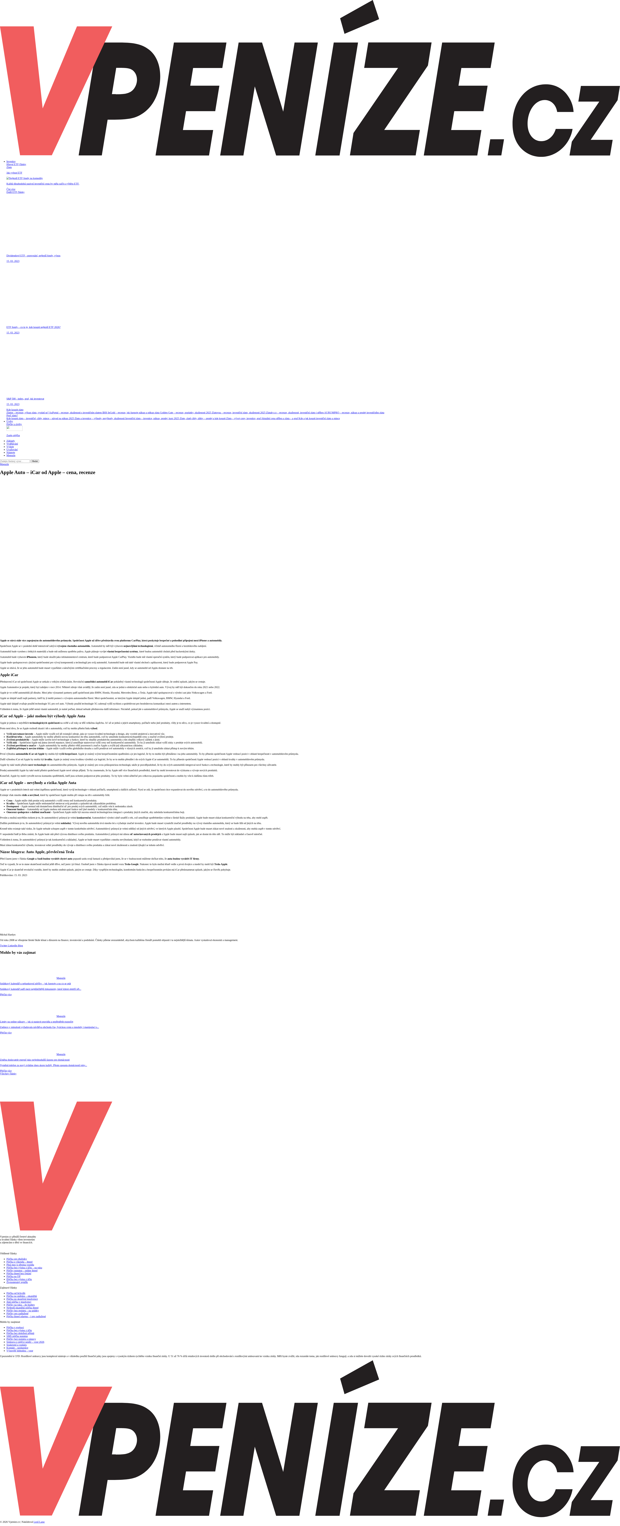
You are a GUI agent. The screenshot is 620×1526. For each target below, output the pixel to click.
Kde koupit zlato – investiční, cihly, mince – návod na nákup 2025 (40, 418)
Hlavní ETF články (16, 164)
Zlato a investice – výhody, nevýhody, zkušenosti (100, 418)
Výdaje (10, 446)
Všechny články (8, 1073)
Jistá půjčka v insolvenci (18, 1302)
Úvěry (9, 421)
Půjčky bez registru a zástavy (21, 1339)
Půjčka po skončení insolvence (22, 1299)
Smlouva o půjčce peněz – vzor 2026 (25, 1342)
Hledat (35, 461)
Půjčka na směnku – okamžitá (21, 1296)
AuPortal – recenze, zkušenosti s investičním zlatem (75, 412)
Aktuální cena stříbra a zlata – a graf (280, 418)
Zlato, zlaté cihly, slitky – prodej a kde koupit (203, 418)
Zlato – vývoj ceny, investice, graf (243, 418)
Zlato (9, 167)
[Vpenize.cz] (310, 156)
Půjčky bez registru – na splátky (22, 1310)
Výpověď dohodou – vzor (19, 1350)
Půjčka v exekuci (15, 1327)
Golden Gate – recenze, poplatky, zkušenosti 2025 (186, 412)
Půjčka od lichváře (15, 1293)
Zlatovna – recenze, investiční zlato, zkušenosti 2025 (239, 412)
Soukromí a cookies (16, 1344)
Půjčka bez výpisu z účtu (19, 1279)
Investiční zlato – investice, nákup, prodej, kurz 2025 (152, 418)
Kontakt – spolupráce (17, 1347)
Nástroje (10, 452)
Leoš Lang (39, 1522)
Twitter (3, 945)
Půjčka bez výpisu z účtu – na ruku (24, 1267)
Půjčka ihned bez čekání (18, 1273)
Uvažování (12, 449)
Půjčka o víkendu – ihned (19, 1261)
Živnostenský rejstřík (17, 1282)
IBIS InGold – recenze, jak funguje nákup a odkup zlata (131, 412)
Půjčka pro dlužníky (16, 1259)
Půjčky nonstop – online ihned (21, 1270)
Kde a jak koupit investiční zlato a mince (319, 418)
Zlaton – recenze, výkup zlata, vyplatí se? (27, 412)
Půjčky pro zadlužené (17, 1313)
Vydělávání (12, 443)
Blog (20, 945)
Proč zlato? (12, 415)
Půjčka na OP (13, 1276)
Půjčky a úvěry (14, 424)
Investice (11, 161)
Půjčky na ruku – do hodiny (20, 1304)
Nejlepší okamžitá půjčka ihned (22, 1307)
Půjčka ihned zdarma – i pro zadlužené (26, 1316)
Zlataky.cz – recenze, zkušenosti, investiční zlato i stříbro (295, 412)
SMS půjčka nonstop (17, 1336)
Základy (10, 440)
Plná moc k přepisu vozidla (20, 1264)
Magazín (10, 455)
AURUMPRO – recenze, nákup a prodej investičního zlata (354, 412)
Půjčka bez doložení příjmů (20, 1333)
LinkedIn (12, 945)
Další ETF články (15, 192)
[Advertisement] (310, 501)
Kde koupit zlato (14, 409)
